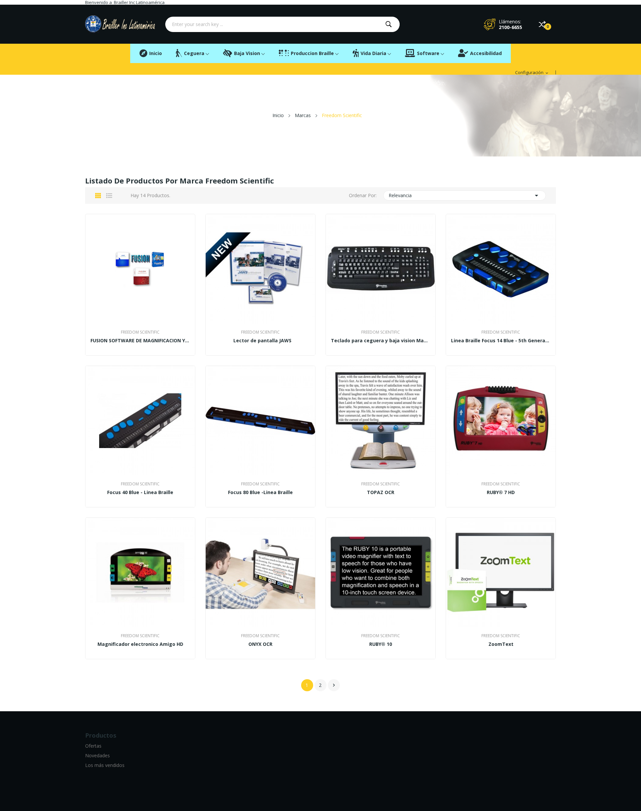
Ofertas (93, 746)
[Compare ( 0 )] (542, 24)
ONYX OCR (260, 644)
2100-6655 (510, 27)
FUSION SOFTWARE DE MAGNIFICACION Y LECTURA (140, 341)
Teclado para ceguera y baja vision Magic (380, 341)
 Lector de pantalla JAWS (260, 341)
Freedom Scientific (140, 332)
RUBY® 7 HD (501, 492)
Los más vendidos (105, 765)
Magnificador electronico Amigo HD (140, 644)
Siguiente (334, 685)
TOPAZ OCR (380, 492)
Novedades (97, 755)
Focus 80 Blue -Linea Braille (260, 492)
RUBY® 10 (380, 644)
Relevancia (465, 195)
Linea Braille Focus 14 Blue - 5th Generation (501, 341)
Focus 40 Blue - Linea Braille (140, 492)
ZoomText (500, 644)
